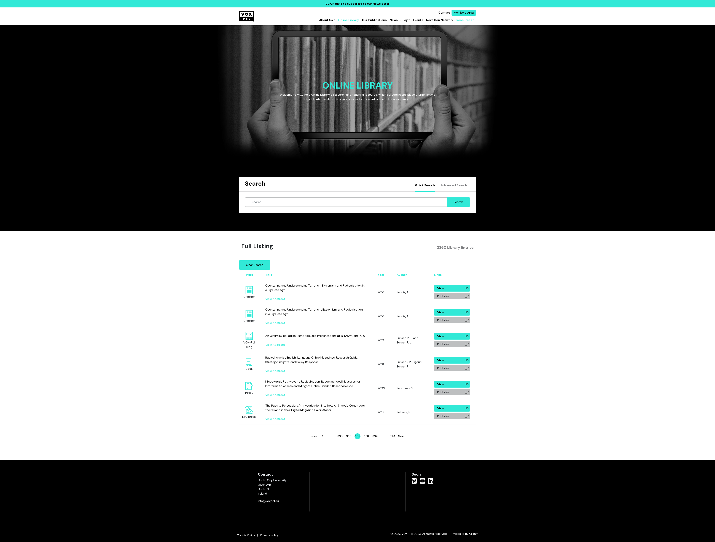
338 (366, 436)
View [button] (440, 288)
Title (268, 275)
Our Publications (374, 20)
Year (381, 275)
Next (401, 436)
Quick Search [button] (425, 185)
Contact (444, 13)
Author (402, 275)
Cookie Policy (246, 535)
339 (375, 436)
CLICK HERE (333, 4)
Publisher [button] (443, 296)
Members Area (464, 13)
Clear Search (254, 265)
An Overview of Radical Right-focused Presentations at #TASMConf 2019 (315, 336)
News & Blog (399, 20)
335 (340, 436)
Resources (464, 20)
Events (418, 20)
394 (392, 436)
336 (349, 436)
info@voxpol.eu (268, 501)
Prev (314, 436)
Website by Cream (465, 534)
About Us (326, 20)
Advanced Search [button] (454, 185)
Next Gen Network (439, 20)
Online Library (348, 20)
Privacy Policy (269, 535)
